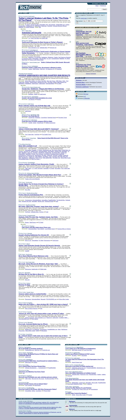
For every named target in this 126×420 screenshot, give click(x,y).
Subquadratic (79, 30)
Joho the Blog (42, 58)
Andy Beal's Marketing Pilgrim (74, 384)
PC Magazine (35, 329)
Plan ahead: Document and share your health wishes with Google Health (84, 380)
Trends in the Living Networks (32, 179)
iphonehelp (84, 355)
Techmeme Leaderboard (82, 86)
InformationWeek (50, 83)
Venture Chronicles (29, 317)
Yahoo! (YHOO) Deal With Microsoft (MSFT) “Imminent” (39, 129)
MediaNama (22, 83)
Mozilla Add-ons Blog (32, 193)
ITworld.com (31, 156)
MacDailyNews (93, 374)
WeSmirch (72, 409)
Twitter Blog (28, 30)
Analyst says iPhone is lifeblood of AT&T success (80, 354)
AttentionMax (22, 26)
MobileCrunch (28, 329)
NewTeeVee (38, 385)
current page (83, 18)
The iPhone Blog (56, 152)
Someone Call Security (31, 33)
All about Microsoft (78, 364)
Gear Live (29, 152)
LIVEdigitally (35, 66)
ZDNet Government (50, 122)
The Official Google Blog (72, 378)
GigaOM (27, 251)
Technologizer (31, 162)
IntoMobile (28, 154)
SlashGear (49, 155)
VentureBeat (42, 24)
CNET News (59, 81)
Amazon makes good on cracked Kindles (32, 294)
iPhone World (47, 390)
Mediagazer (72, 401)
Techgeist (35, 152)
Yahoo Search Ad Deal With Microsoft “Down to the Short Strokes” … (45, 138)
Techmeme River (80, 82)
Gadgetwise (44, 57)
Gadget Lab (63, 152)
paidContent (42, 83)
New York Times (51, 81)
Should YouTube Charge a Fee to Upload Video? (33, 384)
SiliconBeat (57, 168)
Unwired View (58, 151)
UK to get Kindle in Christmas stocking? (31, 348)
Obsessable (95, 382)
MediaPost (31, 57)
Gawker (67, 24)
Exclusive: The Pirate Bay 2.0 (30, 116)
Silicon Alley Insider (30, 81)
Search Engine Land (35, 62)
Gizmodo (54, 156)
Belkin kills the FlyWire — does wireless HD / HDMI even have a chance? (43, 304)
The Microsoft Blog (30, 204)
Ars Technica (81, 369)
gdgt (47, 212)
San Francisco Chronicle (64, 57)
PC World (27, 24)
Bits (47, 24)
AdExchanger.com (61, 82)
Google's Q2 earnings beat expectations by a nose (37, 98)
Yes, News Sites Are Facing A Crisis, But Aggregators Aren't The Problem (84, 360)
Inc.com (49, 58)
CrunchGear (44, 117)
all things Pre (27, 151)
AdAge (33, 390)
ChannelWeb (22, 154)
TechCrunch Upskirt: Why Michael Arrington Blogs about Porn (40, 175)
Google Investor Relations (26, 73)
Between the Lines (42, 82)
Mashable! (64, 151)
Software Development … (31, 367)
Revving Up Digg (24, 285)
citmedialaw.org (34, 50)
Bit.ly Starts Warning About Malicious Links (33, 256)
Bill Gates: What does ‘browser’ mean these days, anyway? (39, 206)
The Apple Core (56, 157)
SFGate (33, 154)
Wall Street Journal (76, 350)
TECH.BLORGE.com (51, 299)
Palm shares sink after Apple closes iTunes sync (36, 227)
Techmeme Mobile (81, 84)
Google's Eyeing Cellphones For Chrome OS (34, 235)
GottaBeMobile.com (52, 329)
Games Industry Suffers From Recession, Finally (36, 164)
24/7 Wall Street (24, 127)
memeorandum (73, 405)
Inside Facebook (30, 27)
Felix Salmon (35, 319)
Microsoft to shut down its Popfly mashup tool (79, 366)
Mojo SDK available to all (28, 146)
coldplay (104, 374)
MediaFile (61, 58)
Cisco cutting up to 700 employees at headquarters (80, 348)
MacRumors (25, 157)
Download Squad (51, 117)
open (57, 201)
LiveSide (73, 369)
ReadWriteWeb (52, 200)
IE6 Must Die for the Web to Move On (31, 274)
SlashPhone (41, 152)
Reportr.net (49, 317)
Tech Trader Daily (29, 134)
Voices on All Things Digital (36, 60)
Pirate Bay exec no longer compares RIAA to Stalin (37, 121)
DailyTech (42, 69)
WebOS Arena (34, 151)
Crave (50, 156)
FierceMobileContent (24, 159)
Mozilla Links (41, 201)
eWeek (55, 82)
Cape (77, 41)
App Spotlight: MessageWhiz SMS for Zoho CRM (83, 54)
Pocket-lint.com (30, 155)
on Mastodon (86, 98)
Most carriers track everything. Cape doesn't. (85, 43)
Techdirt (30, 122)
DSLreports (44, 330)
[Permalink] (19, 16)
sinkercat (89, 384)
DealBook (21, 27)
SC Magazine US (50, 69)
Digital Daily (65, 150)
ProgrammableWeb (91, 367)
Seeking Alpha (33, 82)
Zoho (77, 51)
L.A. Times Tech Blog (33, 38)
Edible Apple (43, 269)
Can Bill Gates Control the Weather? (76, 393)
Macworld (43, 299)
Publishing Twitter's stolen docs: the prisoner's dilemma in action (41, 67)
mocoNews (45, 156)
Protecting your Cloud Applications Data (83, 65)
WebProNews (36, 69)
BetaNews (30, 94)
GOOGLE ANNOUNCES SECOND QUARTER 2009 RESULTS (44, 75)
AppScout (65, 155)
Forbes (28, 283)
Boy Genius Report (56, 150)
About (96, 5)
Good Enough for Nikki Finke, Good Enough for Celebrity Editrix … (39, 361)
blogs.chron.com (84, 389)
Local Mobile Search (50, 228)
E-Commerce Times (27, 58)
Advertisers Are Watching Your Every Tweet (32, 371)
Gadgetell (61, 154)
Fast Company (39, 154)
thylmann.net (53, 47)
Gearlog (90, 394)
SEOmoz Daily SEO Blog (33, 173)
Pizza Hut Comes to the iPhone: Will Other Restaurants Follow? (38, 389)
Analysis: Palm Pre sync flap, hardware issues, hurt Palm (38, 217)
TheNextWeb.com (60, 24)
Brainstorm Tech (84, 374)
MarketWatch (80, 347)
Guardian (29, 311)
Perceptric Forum (62, 117)
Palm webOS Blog (47, 157)
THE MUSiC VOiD (35, 114)
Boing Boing (35, 58)
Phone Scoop (38, 157)
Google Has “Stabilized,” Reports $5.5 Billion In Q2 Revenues (43, 89)
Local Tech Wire (88, 350)
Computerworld (55, 58)
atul (40, 27)
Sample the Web (34, 24)
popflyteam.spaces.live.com (79, 367)
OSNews (60, 155)
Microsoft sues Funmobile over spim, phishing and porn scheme (38, 377)
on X (84, 96)
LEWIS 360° (45, 38)
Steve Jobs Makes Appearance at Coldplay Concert (80, 373)
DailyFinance (35, 83)
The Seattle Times (46, 134)
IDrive (77, 63)
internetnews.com (47, 150)
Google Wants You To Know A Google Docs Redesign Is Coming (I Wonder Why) (41, 184)
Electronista (38, 155)
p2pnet (34, 122)
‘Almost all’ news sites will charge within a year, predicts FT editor (41, 313)
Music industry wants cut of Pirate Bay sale (34, 105)
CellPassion (32, 157)
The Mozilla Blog (60, 200)
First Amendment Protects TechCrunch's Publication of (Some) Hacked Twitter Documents (46, 52)
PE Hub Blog (37, 57)
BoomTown (24, 60)
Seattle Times (30, 292)
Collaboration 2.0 (30, 26)
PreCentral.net (22, 155)
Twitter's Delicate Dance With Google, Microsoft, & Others (46, 63)
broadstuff (59, 69)
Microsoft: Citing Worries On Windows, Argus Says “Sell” (38, 264)
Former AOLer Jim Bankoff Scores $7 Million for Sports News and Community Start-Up (38, 354)
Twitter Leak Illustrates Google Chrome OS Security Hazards (39, 245)
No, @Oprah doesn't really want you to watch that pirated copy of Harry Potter (43, 336)
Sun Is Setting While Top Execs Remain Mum (32, 366)
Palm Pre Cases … (36, 159)
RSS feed (85, 94)
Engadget (34, 150)
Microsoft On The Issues (38, 378)
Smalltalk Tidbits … (64, 317)
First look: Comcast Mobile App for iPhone (33, 324)
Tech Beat (49, 82)
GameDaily (46, 168)
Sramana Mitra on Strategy (64, 228)
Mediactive (50, 57)
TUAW (37, 330)
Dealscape (44, 26)
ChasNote (49, 26)
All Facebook (52, 24)
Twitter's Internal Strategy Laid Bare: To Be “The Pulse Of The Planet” (43, 19)
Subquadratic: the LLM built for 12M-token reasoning (83, 33)
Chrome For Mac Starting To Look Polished (78, 388)
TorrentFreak (31, 117)
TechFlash (37, 134)
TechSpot (55, 155)
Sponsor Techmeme (91, 73)
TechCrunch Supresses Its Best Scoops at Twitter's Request (42, 42)
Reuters (27, 82)
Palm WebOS (38, 156)
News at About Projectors (31, 308)
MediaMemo (28, 83)
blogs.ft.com (28, 240)
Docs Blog (27, 189)
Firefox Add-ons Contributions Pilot (31, 195)
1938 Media (38, 26)
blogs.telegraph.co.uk (33, 47)
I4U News (43, 155)
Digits (63, 81)
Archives (41, 212)
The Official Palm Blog (25, 144)
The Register (31, 99)
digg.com (27, 279)
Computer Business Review (59, 26)
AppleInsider (48, 152)
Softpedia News (43, 47)
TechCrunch (31, 16)
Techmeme (79, 80)
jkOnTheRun (51, 151)
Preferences (103, 5)
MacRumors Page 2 (77, 371)
